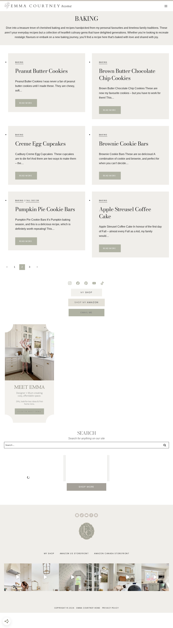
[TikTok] (82, 515)
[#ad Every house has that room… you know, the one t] (72, 577)
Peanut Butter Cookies (41, 71)
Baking (19, 62)
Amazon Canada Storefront (111, 553)
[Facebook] (91, 515)
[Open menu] (166, 6)
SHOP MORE (86, 486)
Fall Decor (32, 200)
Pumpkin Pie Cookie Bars (45, 209)
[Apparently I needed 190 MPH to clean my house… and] (18, 577)
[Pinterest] (96, 515)
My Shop (49, 553)
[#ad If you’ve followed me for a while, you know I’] (127, 577)
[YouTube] (86, 515)
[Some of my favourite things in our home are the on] (45, 577)
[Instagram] (77, 515)
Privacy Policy (110, 608)
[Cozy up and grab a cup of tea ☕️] (100, 577)
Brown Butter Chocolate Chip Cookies (127, 74)
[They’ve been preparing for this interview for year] (155, 577)
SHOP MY (86, 302)
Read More (28, 103)
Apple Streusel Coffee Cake (125, 212)
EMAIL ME (87, 312)
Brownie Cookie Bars (123, 143)
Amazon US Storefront (74, 553)
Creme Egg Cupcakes (40, 143)
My (86, 292)
